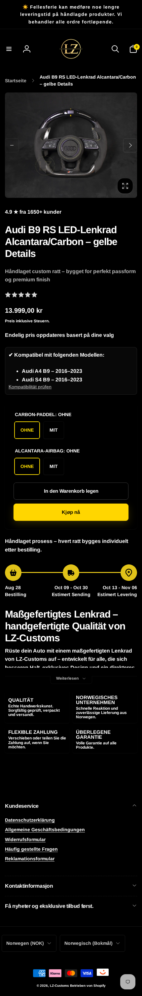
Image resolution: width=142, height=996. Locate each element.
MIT (54, 430)
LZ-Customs (59, 985)
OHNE (27, 430)
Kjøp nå (71, 512)
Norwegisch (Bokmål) (88, 943)
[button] (9, 49)
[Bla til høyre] (130, 145)
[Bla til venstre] (12, 145)
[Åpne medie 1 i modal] (71, 145)
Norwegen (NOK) (25, 943)
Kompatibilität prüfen (30, 386)
